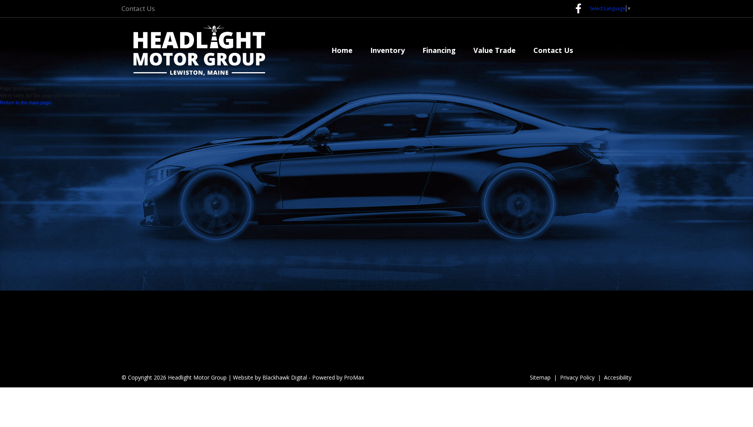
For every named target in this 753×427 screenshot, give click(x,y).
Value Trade (494, 50)
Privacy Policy (577, 377)
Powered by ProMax (338, 377)
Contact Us (138, 8)
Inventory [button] (387, 50)
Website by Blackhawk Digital (270, 377)
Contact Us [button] (553, 50)
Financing (439, 50)
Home (342, 50)
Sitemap (540, 377)
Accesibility (617, 377)
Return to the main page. (26, 102)
